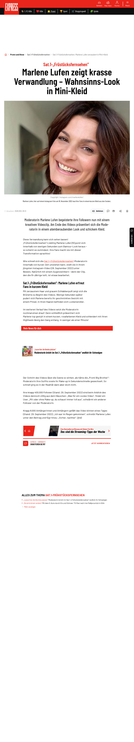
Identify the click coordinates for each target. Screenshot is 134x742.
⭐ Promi (51, 11)
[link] (11, 7)
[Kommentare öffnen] (108, 211)
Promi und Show (17, 54)
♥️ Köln (39, 11)
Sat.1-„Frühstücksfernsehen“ (59, 261)
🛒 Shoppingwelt (79, 11)
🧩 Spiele (94, 11)
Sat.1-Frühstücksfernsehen (38, 54)
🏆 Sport (63, 11)
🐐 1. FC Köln (26, 11)
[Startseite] (5, 54)
